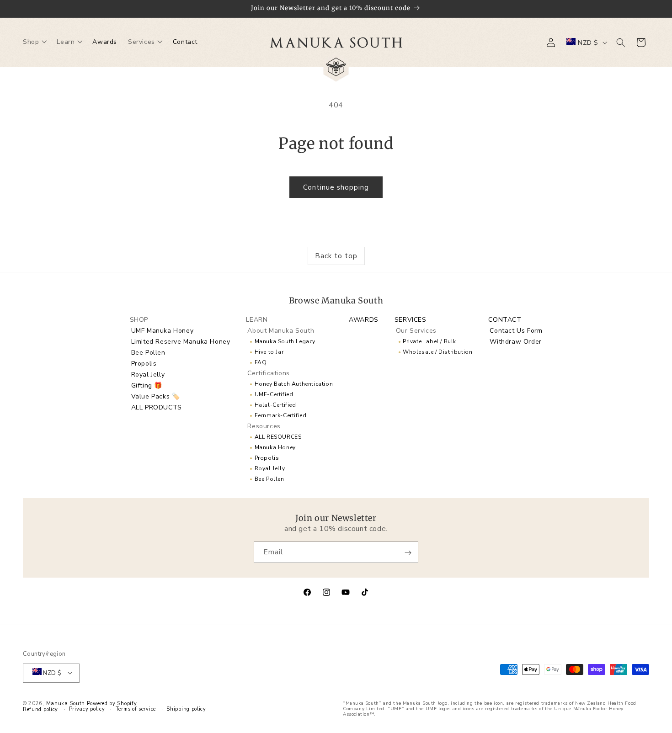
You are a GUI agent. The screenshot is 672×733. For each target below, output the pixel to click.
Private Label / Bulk (429, 341)
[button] (34, 42)
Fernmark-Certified (281, 415)
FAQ (261, 362)
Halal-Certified (275, 404)
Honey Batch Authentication (294, 383)
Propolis (144, 363)
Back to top (336, 255)
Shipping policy (186, 709)
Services (411, 319)
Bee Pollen (148, 352)
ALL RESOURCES (278, 436)
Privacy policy (87, 709)
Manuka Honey (275, 447)
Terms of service (136, 709)
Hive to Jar (269, 351)
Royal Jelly (148, 374)
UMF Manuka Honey (162, 330)
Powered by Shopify (112, 703)
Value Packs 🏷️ (155, 396)
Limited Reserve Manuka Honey (180, 341)
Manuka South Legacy (285, 341)
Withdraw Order (515, 341)
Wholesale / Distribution (437, 351)
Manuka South (65, 703)
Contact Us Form (516, 330)
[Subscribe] (408, 552)
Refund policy (40, 709)
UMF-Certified (274, 394)
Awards (364, 319)
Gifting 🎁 (146, 385)
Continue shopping (336, 187)
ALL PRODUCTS (156, 407)
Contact (504, 319)
